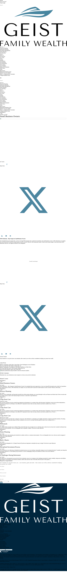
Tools (1, 69)
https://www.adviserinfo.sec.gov (42, 563)
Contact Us (2, 361)
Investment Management (5, 50)
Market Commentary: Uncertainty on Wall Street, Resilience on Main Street (15, 367)
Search (1, 0)
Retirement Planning (4, 49)
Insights (1, 60)
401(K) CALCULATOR (5, 73)
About (1, 54)
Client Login (2, 2)
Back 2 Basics (4, 440)
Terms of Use (12, 567)
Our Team (2, 57)
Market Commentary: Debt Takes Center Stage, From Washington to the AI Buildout (17, 364)
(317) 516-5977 (3, 1)
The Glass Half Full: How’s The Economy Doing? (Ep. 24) (12, 368)
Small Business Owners (7, 383)
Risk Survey (2, 70)
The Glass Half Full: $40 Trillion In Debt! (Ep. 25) (10, 365)
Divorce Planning (5, 391)
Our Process (2, 56)
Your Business (3, 62)
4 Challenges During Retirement (10, 455)
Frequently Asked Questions (6, 531)
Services (1, 47)
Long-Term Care (5, 399)
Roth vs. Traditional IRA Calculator (7, 74)
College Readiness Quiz (5, 75)
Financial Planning (4, 48)
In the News (2, 68)
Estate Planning (3, 51)
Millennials (3, 424)
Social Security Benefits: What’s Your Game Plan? (10, 369)
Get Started (2, 377)
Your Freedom (3, 65)
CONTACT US (3, 76)
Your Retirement (3, 63)
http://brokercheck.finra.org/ (56, 563)
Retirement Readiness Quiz (5, 71)
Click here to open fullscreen (6, 279)
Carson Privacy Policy (4, 567)
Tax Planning (2, 52)
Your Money (2, 61)
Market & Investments (4, 67)
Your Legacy (2, 64)
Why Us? (2, 55)
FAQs (1, 58)
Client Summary (8, 549)
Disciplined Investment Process (10, 447)
